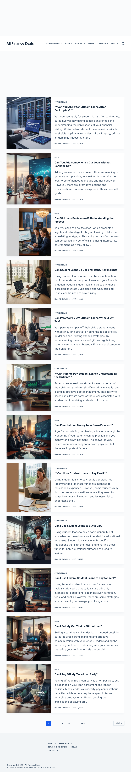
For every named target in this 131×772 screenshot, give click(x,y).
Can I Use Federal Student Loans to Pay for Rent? (85, 578)
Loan (56, 158)
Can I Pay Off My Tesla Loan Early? (76, 674)
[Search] (123, 43)
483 (83, 723)
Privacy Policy (65, 743)
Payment (91, 43)
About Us (52, 743)
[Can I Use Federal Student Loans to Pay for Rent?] (29, 590)
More (113, 43)
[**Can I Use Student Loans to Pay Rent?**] (29, 487)
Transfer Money (52, 43)
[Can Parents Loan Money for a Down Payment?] (29, 437)
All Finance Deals (20, 43)
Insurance (103, 43)
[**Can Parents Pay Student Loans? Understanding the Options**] (29, 387)
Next (118, 723)
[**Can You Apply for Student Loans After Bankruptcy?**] (29, 123)
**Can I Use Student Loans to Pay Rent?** (80, 473)
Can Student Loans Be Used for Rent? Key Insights (85, 269)
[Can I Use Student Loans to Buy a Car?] (29, 540)
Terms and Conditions (57, 747)
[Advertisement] (65, 18)
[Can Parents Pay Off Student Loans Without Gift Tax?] (29, 334)
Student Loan (60, 102)
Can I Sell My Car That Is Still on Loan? (78, 626)
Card (67, 43)
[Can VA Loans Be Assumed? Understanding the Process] (29, 232)
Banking (78, 43)
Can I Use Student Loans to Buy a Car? (78, 525)
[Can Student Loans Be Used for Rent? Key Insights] (29, 282)
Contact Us (53, 750)
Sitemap (73, 747)
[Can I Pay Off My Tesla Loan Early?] (29, 688)
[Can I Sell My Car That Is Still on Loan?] (29, 638)
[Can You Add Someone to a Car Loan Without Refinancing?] (29, 179)
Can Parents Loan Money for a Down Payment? (83, 425)
